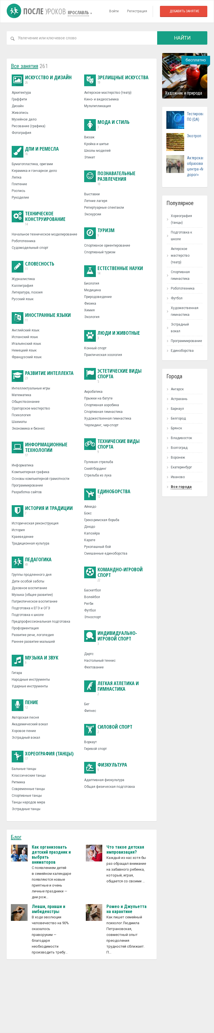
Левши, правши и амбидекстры (48, 909)
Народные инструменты (31, 680)
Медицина (92, 290)
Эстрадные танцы (26, 809)
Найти (182, 38)
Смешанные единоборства (105, 553)
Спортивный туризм (99, 252)
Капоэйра (92, 533)
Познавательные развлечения (116, 178)
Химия (89, 310)
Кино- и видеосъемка (101, 99)
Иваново (178, 477)
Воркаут (90, 742)
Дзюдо (89, 527)
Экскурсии (92, 214)
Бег (86, 704)
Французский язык (27, 357)
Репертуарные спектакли (104, 208)
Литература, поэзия (27, 292)
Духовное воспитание (29, 588)
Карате (89, 540)
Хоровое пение (24, 731)
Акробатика (93, 392)
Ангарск (177, 389)
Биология (91, 283)
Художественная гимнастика (107, 418)
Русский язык (22, 299)
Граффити (19, 99)
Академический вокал (30, 724)
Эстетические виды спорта (120, 376)
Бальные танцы (24, 769)
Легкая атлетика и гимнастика (118, 688)
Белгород (178, 418)
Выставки (92, 194)
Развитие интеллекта (49, 375)
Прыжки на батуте (98, 398)
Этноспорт (92, 617)
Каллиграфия (22, 286)
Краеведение (22, 537)
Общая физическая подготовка (109, 787)
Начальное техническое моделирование (44, 234)
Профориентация (25, 628)
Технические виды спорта (119, 446)
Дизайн (18, 106)
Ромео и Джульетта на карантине (126, 909)
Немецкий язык (24, 350)
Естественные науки (120, 270)
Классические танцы (29, 775)
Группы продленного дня (32, 575)
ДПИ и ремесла (42, 151)
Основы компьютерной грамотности (40, 479)
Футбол (90, 610)
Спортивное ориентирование (107, 245)
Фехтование (94, 667)
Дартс (89, 654)
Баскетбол (92, 590)
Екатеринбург (181, 467)
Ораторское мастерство (31, 408)
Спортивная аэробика (101, 405)
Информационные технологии (46, 449)
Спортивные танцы (27, 796)
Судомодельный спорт (30, 248)
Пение (31, 704)
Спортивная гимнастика (103, 412)
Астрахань (179, 399)
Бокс (88, 513)
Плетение (19, 184)
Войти (114, 11)
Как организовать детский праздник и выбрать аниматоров (51, 854)
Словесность (39, 266)
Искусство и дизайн (48, 79)
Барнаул (177, 409)
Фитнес (90, 711)
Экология (91, 317)
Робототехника (23, 241)
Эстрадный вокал (26, 738)
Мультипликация (97, 106)
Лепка (16, 177)
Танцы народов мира (28, 802)
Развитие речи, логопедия (33, 635)
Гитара (17, 673)
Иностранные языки (48, 317)
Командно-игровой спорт (120, 574)
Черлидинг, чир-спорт (101, 425)
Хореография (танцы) (49, 756)
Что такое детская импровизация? (125, 849)
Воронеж (178, 457)
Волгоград (179, 448)
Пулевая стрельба (98, 462)
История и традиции (49, 510)
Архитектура (21, 93)
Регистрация (137, 11)
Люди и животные (119, 335)
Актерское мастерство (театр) (108, 93)
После (43, 11)
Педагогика (38, 562)
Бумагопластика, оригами (32, 164)
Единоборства (114, 493)
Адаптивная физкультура (104, 780)
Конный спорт (95, 348)
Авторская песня (25, 717)
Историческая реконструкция (35, 523)
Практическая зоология (103, 355)
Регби (88, 604)
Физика (90, 303)
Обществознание (26, 402)
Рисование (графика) (28, 126)
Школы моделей (97, 151)
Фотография (21, 133)
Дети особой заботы (28, 581)
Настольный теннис (100, 661)
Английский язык (25, 330)
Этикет (89, 157)
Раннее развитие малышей (33, 642)
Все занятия (24, 66)
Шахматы (19, 422)
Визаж (89, 137)
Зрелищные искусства (123, 79)
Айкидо (90, 507)
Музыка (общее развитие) (32, 595)
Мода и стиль (114, 124)
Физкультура (112, 767)
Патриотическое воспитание (34, 601)
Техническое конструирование (45, 219)
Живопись (20, 113)
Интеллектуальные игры (31, 388)
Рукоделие (20, 197)
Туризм (106, 232)
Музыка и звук (41, 660)
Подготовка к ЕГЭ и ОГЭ (31, 608)
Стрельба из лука (97, 475)
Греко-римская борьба (101, 520)
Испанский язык (25, 337)
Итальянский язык (26, 344)
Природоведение (98, 297)
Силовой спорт (115, 729)
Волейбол (92, 597)
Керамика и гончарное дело (34, 171)
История (18, 530)
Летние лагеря (95, 201)
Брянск (176, 428)
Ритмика (18, 782)
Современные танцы (28, 789)
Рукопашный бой (97, 547)
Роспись (18, 191)
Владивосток (181, 438)
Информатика (22, 465)
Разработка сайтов (27, 492)
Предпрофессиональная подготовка (41, 621)
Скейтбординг (95, 469)
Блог (16, 837)
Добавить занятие (184, 11)
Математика (21, 395)
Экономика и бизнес (28, 428)
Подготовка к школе (28, 615)
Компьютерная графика (30, 472)
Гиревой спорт (95, 749)
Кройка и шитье (96, 144)
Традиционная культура (30, 543)
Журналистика (23, 279)
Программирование (27, 485)
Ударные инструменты (30, 686)
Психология (21, 415)
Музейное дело (24, 119)
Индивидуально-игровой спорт (117, 638)
